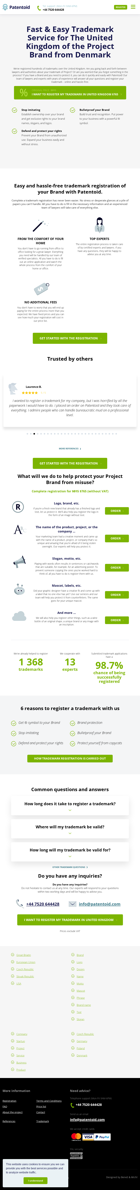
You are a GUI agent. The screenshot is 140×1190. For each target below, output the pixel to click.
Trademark (42, 1121)
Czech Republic (25, 969)
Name (80, 976)
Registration (9, 1100)
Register (120, 7)
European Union (25, 962)
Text (79, 1012)
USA (18, 983)
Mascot (81, 990)
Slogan (80, 1019)
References (9, 1121)
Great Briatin (23, 955)
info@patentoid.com (100, 904)
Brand (80, 955)
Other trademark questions (68, 867)
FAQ (5, 1106)
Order (116, 511)
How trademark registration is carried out (70, 758)
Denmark (82, 1055)
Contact (40, 1112)
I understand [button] (35, 1180)
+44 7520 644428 (53, 10)
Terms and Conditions (49, 1100)
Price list (41, 1106)
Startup (20, 1041)
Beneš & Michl (129, 1177)
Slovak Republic (25, 976)
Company (21, 1034)
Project (20, 1048)
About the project (13, 1112)
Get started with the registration (69, 338)
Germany (82, 1041)
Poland (81, 1048)
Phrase (81, 997)
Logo (79, 962)
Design (81, 969)
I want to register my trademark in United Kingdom (69, 920)
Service (20, 1055)
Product (21, 1069)
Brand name (84, 1005)
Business (21, 1062)
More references (69, 448)
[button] (37, 1172)
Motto (80, 983)
